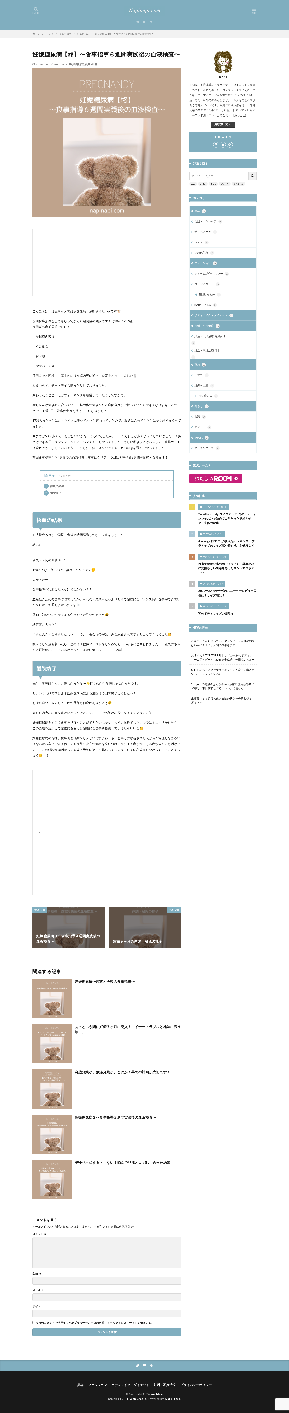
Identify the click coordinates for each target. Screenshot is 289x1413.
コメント (39, 1234)
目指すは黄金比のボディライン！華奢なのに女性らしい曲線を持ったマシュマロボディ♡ (226, 568)
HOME (39, 33)
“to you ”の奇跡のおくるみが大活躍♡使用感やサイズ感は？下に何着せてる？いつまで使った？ (222, 686)
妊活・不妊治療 (206, 325)
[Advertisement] (107, 262)
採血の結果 (54, 486)
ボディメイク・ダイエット (213, 315)
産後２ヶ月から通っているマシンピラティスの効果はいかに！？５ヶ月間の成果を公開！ (223, 643)
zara (193, 184)
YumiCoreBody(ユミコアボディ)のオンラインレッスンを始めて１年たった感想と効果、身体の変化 (227, 518)
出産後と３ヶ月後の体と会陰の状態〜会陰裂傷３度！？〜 (221, 700)
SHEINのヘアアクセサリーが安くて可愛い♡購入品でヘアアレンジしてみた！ (222, 672)
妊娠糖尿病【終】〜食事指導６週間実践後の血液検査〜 (124, 33)
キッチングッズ (206, 448)
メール (38, 1290)
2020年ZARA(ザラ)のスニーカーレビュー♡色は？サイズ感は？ (227, 593)
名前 (36, 1273)
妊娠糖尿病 (83, 33)
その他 (200, 437)
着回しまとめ (208, 294)
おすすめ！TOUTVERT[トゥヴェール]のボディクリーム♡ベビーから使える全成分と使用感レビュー (223, 657)
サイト (36, 1306)
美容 (199, 211)
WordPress (172, 1398)
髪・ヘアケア (204, 231)
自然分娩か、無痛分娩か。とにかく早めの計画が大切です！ (122, 1072)
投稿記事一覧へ (222, 124)
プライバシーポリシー (196, 1385)
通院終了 (53, 493)
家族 (51, 33)
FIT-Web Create (135, 1398)
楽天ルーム (238, 184)
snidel (203, 184)
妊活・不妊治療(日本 (207, 350)
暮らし (201, 406)
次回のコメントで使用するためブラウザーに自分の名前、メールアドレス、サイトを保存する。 (95, 1322)
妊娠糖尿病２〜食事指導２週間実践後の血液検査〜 (115, 1117)
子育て (200, 375)
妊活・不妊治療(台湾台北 (209, 336)
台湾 (199, 416)
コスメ (200, 242)
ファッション (205, 263)
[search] (253, 176)
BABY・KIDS (204, 304)
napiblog (156, 1393)
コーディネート (206, 284)
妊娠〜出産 (65, 33)
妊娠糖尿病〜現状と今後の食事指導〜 (105, 981)
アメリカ (225, 184)
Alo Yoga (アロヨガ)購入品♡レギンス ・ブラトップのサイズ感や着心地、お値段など (226, 543)
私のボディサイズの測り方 (216, 613)
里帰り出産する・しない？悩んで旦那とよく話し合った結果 (122, 1162)
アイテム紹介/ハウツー (211, 273)
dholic (213, 184)
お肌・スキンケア (208, 221)
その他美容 (203, 252)
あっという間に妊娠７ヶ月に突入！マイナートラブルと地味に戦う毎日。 (128, 1029)
